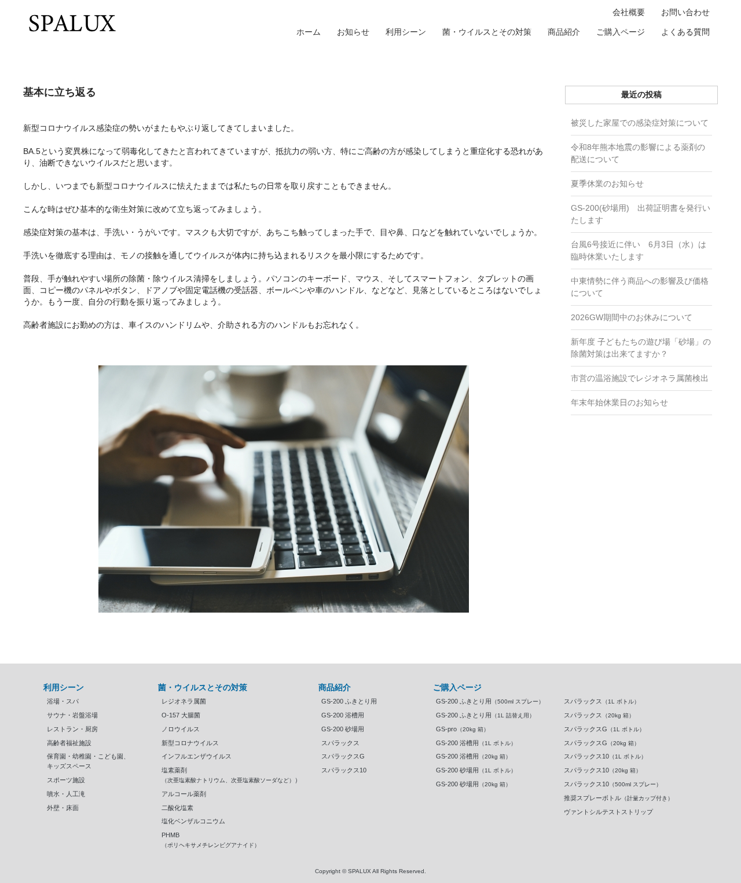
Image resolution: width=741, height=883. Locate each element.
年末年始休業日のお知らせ (619, 402)
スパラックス (340, 742)
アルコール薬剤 (184, 793)
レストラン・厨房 (72, 729)
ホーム (308, 31)
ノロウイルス (181, 729)
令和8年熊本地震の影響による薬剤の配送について (638, 153)
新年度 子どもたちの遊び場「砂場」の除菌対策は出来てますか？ (641, 347)
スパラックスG (343, 756)
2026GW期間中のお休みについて (631, 317)
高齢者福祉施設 (69, 742)
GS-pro (462, 729)
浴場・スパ (63, 701)
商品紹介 (564, 31)
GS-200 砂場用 (342, 729)
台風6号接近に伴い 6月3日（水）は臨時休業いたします (638, 250)
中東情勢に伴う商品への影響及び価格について (640, 287)
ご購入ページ (620, 31)
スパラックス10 (343, 770)
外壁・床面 (63, 807)
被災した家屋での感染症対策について (640, 122)
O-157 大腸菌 (181, 715)
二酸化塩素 (177, 807)
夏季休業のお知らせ (607, 183)
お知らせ (353, 31)
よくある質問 (685, 31)
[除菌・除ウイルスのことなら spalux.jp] (72, 23)
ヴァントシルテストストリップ (608, 811)
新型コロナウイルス (190, 742)
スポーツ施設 (66, 779)
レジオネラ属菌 (184, 701)
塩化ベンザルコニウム (193, 821)
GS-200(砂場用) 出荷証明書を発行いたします (640, 214)
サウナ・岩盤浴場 (72, 715)
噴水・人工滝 (66, 793)
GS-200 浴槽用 (342, 715)
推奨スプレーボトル (618, 797)
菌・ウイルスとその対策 (486, 31)
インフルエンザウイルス (197, 756)
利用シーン (406, 31)
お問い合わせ (685, 12)
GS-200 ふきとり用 (349, 701)
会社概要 (628, 12)
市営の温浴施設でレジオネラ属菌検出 (640, 378)
